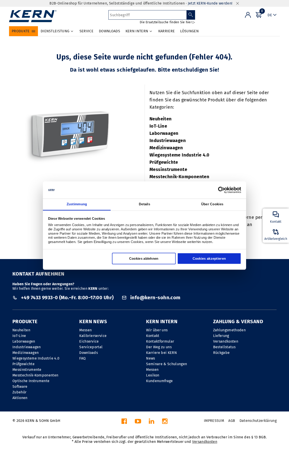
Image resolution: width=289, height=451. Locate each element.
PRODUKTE (25, 321)
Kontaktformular (160, 341)
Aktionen (20, 398)
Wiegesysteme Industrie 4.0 (179, 155)
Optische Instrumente (30, 381)
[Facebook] (124, 422)
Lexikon (152, 375)
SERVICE (86, 31)
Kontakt (152, 336)
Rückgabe (221, 353)
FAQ (82, 358)
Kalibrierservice (93, 336)
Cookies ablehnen (143, 259)
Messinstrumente (168, 169)
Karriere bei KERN (161, 353)
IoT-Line (158, 126)
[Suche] (190, 15)
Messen (85, 330)
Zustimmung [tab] (77, 204)
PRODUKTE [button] (21, 31)
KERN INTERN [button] (137, 31)
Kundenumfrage (159, 381)
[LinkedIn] (151, 422)
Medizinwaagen (166, 147)
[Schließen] (237, 3)
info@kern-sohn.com (154, 297)
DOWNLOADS (109, 31)
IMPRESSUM (214, 420)
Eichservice (89, 341)
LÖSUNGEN (189, 31)
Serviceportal (91, 347)
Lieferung (221, 336)
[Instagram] (165, 422)
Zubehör (19, 392)
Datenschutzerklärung (258, 420)
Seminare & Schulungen (166, 364)
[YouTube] (138, 422)
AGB (231, 420)
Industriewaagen (167, 140)
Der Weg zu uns (158, 347)
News (150, 358)
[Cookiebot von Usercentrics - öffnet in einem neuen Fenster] (221, 190)
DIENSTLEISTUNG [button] (55, 31)
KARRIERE (166, 31)
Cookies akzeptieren (209, 259)
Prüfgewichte (163, 162)
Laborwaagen (163, 133)
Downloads (88, 353)
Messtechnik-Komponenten (179, 176)
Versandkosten (225, 341)
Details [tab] (144, 204)
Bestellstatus (224, 347)
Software (20, 386)
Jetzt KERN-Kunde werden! (210, 3)
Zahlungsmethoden (229, 330)
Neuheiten (160, 119)
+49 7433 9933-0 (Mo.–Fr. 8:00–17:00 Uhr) (67, 297)
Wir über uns (157, 330)
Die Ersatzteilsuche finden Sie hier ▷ (167, 22)
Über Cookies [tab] (212, 204)
